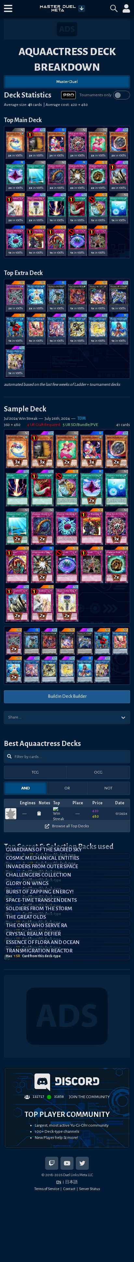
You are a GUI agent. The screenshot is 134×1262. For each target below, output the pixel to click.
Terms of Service (46, 1189)
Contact (69, 1189)
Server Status (89, 1189)
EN (58, 1182)
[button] (8, 8)
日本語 (71, 1182)
